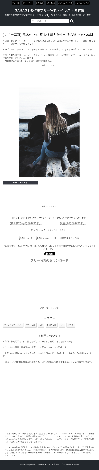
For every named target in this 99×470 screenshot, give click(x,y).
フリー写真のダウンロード (49, 260)
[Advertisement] (49, 76)
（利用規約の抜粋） (40, 450)
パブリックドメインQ (65, 3)
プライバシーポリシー (70, 464)
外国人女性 (51, 325)
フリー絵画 (39, 3)
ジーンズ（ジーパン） (13, 325)
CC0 (41, 434)
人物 (41, 325)
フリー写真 (15, 3)
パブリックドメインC (82, 3)
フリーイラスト (28, 3)
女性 (62, 325)
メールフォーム (60, 439)
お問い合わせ (51, 3)
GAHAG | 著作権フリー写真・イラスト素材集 (49, 10)
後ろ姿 (70, 325)
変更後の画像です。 (73, 223)
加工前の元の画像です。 (26, 223)
